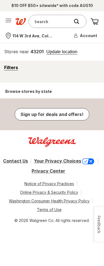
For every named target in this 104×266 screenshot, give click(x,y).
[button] (86, 36)
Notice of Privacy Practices (49, 183)
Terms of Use (49, 209)
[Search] (79, 21)
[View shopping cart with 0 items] (94, 21)
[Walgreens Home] (20, 21)
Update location (61, 51)
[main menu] (8, 21)
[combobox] (50, 21)
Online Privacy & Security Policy (49, 192)
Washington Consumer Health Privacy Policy (49, 201)
